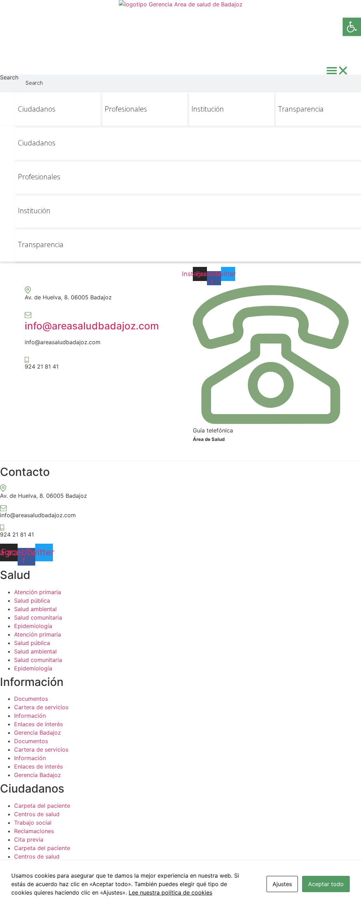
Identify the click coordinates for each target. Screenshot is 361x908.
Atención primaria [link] (37, 592)
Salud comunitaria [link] (38, 617)
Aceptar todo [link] (326, 884)
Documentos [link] (31, 698)
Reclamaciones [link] (34, 831)
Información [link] (30, 715)
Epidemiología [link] (33, 625)
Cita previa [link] (28, 839)
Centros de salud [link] (37, 814)
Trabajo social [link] (32, 822)
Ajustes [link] (282, 884)
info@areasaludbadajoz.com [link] (92, 326)
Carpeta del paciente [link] (42, 805)
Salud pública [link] (32, 600)
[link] (352, 27)
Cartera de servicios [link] (41, 707)
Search (9, 77)
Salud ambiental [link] (35, 609)
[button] (337, 70)
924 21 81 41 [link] (42, 366)
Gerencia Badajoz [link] (37, 732)
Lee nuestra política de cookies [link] (170, 892)
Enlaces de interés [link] (38, 724)
